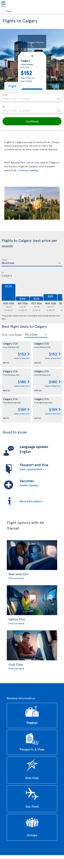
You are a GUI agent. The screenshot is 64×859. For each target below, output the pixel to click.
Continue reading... (28, 170)
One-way (8, 334)
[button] (12, 86)
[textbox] (32, 98)
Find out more (16, 578)
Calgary (8, 11)
